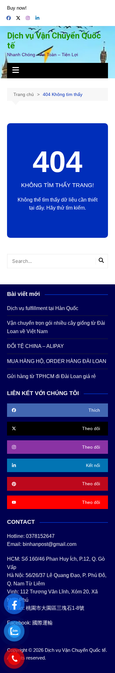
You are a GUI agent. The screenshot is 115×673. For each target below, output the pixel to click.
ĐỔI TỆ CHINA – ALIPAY (35, 346)
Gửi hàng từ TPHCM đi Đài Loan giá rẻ (51, 376)
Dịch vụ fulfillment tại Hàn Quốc (42, 308)
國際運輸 (42, 623)
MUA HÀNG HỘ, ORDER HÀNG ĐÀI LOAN (56, 361)
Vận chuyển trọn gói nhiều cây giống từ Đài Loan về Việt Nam (56, 327)
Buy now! (17, 8)
